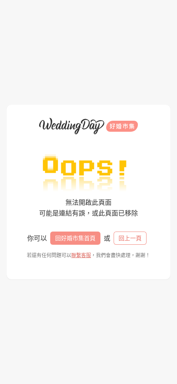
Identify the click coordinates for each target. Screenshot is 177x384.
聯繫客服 (81, 255)
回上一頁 (130, 237)
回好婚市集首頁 (75, 237)
